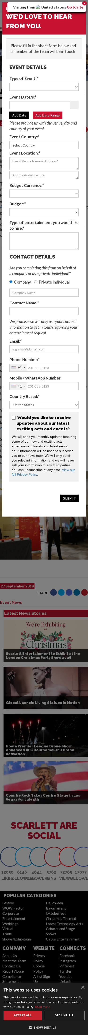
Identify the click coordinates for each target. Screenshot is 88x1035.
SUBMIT (69, 498)
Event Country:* (24, 136)
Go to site (75, 7)
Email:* (15, 341)
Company (22, 282)
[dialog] (44, 1009)
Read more (42, 1007)
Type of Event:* (23, 78)
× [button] (82, 987)
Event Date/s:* (22, 97)
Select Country (23, 145)
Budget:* (17, 203)
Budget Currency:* (26, 185)
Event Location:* (24, 153)
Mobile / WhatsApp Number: (35, 377)
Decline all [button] (64, 1015)
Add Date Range (47, 115)
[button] (44, 1027)
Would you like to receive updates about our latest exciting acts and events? (43, 423)
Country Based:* (24, 396)
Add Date (19, 115)
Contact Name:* (24, 302)
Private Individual (54, 282)
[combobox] (18, 367)
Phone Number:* (24, 359)
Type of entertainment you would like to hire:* (44, 225)
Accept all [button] (22, 1015)
